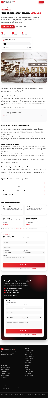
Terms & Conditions (29, 375)
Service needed (6, 250)
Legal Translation (28, 352)
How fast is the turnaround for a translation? (13, 183)
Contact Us (27, 369)
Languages (7, 7)
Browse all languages (20, 228)
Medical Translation (29, 354)
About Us (27, 367)
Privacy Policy (28, 373)
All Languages (4, 377)
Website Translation (29, 358)
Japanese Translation (5, 373)
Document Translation (29, 350)
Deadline (26, 250)
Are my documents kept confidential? (11, 186)
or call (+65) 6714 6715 (21, 26)
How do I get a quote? (8, 194)
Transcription (28, 362)
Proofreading (28, 360)
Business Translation (29, 356)
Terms (43, 394)
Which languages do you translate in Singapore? (14, 190)
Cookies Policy (37, 394)
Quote (41, 2)
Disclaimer (30, 395)
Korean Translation (5, 375)
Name (4, 240)
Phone (25, 240)
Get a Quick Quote (7, 26)
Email (4, 245)
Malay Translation (5, 369)
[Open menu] (45, 2)
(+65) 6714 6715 (33, 268)
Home (2, 7)
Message (5, 255)
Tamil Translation (4, 371)
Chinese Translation (5, 367)
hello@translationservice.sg (8, 385)
